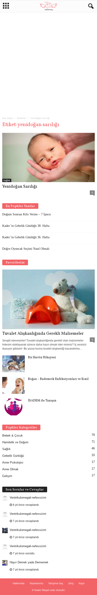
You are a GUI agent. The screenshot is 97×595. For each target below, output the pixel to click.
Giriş (71, 583)
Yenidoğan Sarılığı (19, 186)
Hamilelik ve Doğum (15, 442)
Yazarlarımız (36, 583)
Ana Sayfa (7, 118)
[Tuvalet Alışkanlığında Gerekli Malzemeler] (48, 299)
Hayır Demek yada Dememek (29, 562)
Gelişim (7, 476)
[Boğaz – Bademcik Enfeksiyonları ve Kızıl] (13, 385)
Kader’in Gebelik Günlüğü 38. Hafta (25, 225)
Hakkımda (18, 583)
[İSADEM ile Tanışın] (13, 407)
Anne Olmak (10, 469)
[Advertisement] (48, 62)
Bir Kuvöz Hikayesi (42, 357)
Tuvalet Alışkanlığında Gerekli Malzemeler (43, 333)
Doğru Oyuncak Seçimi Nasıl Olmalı (25, 248)
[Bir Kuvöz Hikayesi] (13, 363)
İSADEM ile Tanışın (42, 401)
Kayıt (82, 583)
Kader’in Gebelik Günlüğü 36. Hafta (25, 237)
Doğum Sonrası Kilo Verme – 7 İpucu (26, 214)
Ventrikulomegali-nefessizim (28, 497)
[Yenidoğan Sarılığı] (48, 157)
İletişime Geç (55, 583)
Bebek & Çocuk (12, 435)
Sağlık (6, 180)
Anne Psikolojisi (12, 462)
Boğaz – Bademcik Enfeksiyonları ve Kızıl (58, 379)
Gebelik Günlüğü (13, 455)
